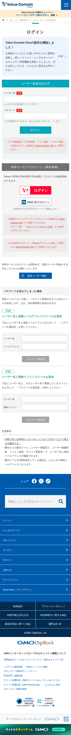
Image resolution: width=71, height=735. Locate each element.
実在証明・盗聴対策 (13, 675)
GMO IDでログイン (35, 202)
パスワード (12, 110)
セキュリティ (9, 540)
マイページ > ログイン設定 (39, 226)
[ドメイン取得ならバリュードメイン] (3, 20)
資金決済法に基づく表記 (18, 623)
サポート (7, 559)
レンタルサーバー (11, 530)
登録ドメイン (10, 407)
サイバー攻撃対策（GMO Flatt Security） (22, 685)
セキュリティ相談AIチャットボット (20, 671)
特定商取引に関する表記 (53, 615)
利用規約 (18, 606)
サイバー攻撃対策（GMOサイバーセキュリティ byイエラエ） (32, 680)
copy (48, 481)
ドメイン (7, 520)
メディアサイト (18, 589)
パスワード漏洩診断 (13, 667)
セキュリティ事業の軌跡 (15, 689)
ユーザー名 (12, 93)
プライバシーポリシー (53, 606)
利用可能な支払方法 (17, 615)
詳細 (60, 56)
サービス (7, 549)
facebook (34, 481)
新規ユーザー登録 (36, 275)
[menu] (66, 5)
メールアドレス (11, 346)
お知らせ (7, 569)
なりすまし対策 (52, 685)
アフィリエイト (10, 579)
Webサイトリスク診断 (37, 667)
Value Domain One (44, 145)
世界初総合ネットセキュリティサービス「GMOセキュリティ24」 (34, 659)
